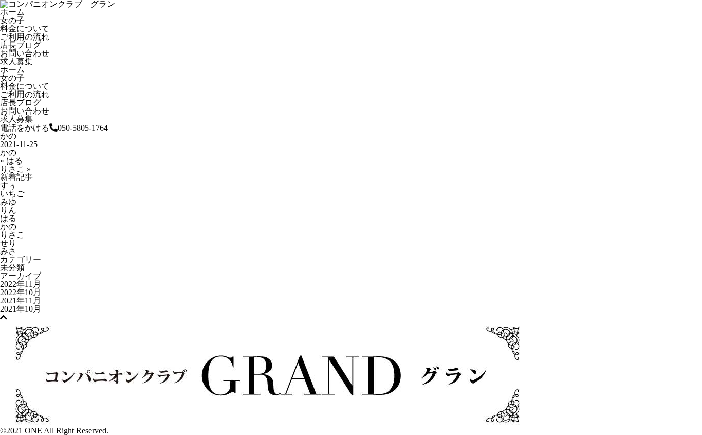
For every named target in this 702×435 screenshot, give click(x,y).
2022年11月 (20, 284)
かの (8, 226)
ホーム (12, 12)
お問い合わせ (24, 53)
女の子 (12, 20)
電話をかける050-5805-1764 (54, 127)
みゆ (8, 201)
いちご (12, 193)
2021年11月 (20, 300)
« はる (11, 160)
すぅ (8, 185)
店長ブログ (20, 45)
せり (8, 243)
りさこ (12, 234)
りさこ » (15, 169)
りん (8, 210)
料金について (24, 28)
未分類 (12, 267)
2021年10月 (20, 308)
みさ (8, 251)
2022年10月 (20, 292)
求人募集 (16, 61)
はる (8, 218)
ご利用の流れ (24, 36)
